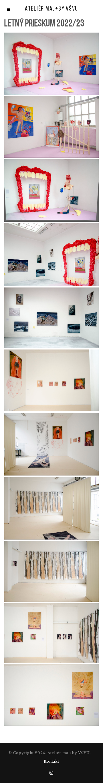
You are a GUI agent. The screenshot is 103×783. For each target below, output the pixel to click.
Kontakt (52, 761)
